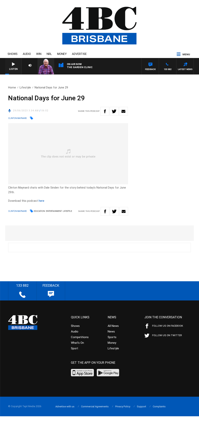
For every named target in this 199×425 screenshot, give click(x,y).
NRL (49, 54)
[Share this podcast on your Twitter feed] (114, 111)
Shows (12, 54)
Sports (112, 337)
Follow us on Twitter (167, 335)
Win (38, 54)
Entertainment (54, 211)
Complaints (159, 406)
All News (113, 326)
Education (39, 211)
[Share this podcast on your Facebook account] (104, 111)
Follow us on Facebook (167, 325)
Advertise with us (64, 406)
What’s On (77, 343)
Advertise (79, 54)
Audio (27, 54)
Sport (74, 348)
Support (141, 406)
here (41, 201)
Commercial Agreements (95, 406)
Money (62, 54)
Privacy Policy (122, 406)
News (111, 331)
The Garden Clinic (80, 67)
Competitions (80, 337)
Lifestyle (25, 87)
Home (12, 87)
